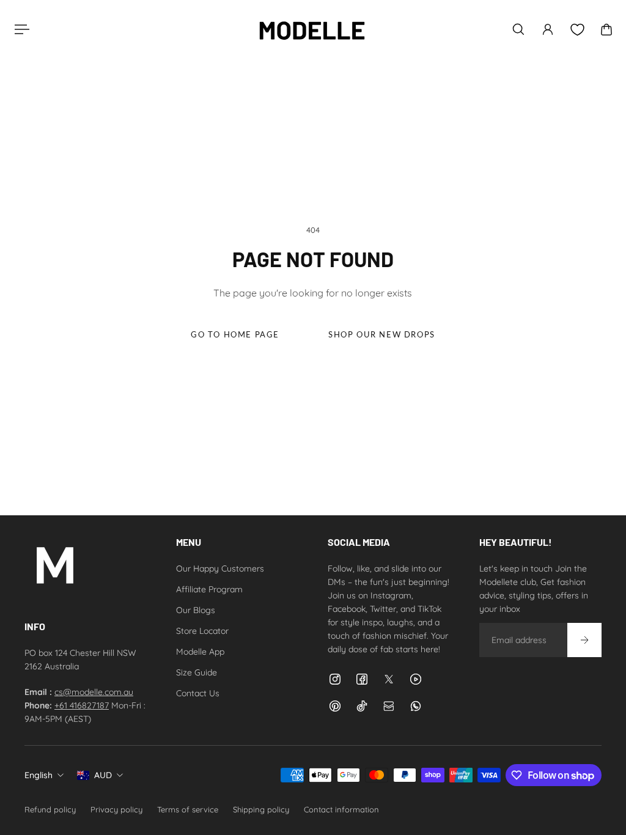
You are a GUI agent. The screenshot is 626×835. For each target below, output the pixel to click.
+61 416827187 (81, 705)
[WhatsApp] (415, 706)
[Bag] (606, 29)
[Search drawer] (518, 29)
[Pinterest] (335, 706)
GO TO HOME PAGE (235, 334)
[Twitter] (388, 679)
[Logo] (312, 29)
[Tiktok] (361, 706)
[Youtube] (415, 679)
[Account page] (547, 29)
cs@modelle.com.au (93, 691)
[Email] (388, 706)
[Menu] (19, 29)
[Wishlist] (577, 29)
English (38, 775)
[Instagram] (335, 679)
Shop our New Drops (381, 334)
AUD (103, 775)
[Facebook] (361, 679)
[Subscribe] (584, 640)
